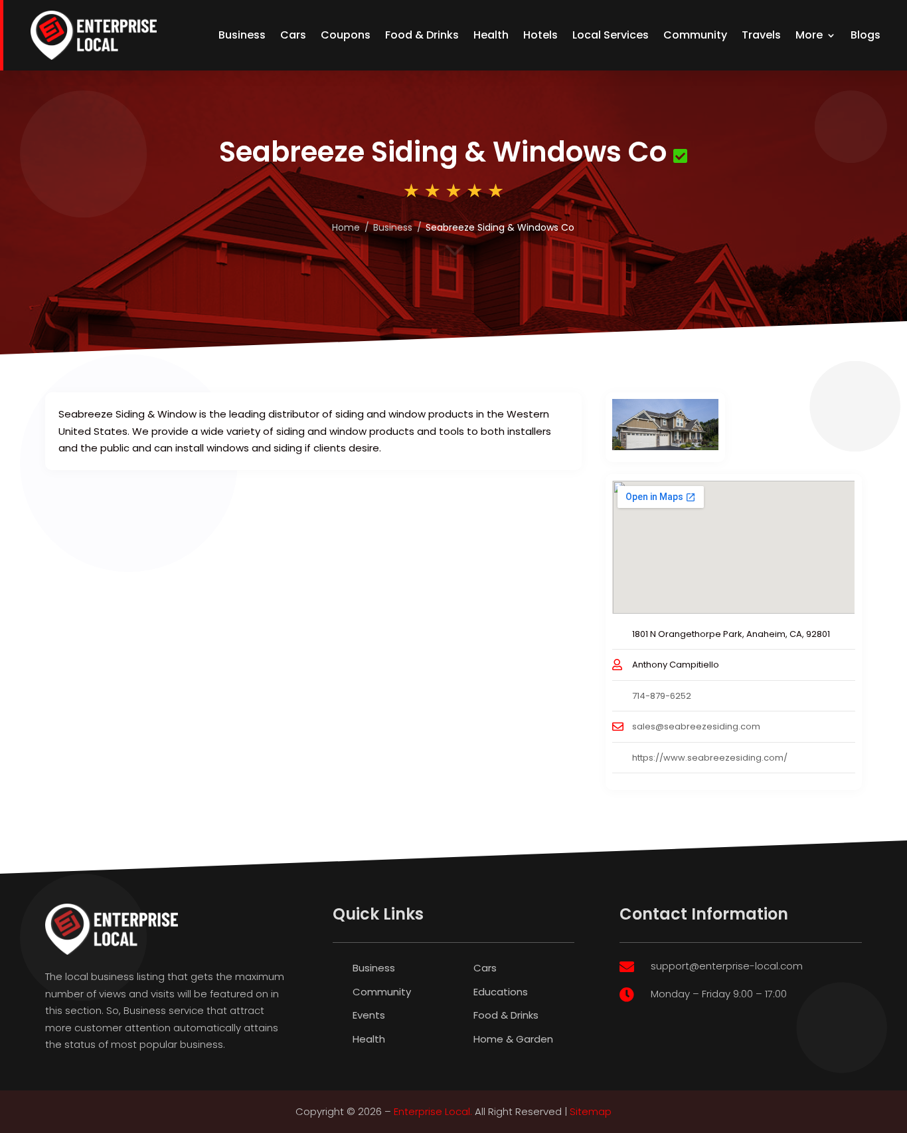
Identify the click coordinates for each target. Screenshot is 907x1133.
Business (242, 35)
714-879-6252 (661, 696)
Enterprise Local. (433, 1111)
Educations (500, 992)
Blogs (865, 35)
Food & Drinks (422, 35)
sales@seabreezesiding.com (696, 726)
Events (369, 1015)
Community (695, 35)
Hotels (540, 35)
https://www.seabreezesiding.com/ (709, 757)
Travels (761, 35)
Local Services (610, 35)
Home (346, 227)
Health (491, 35)
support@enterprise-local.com (727, 966)
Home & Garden (513, 1039)
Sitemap (591, 1111)
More (809, 35)
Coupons (346, 35)
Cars (293, 35)
